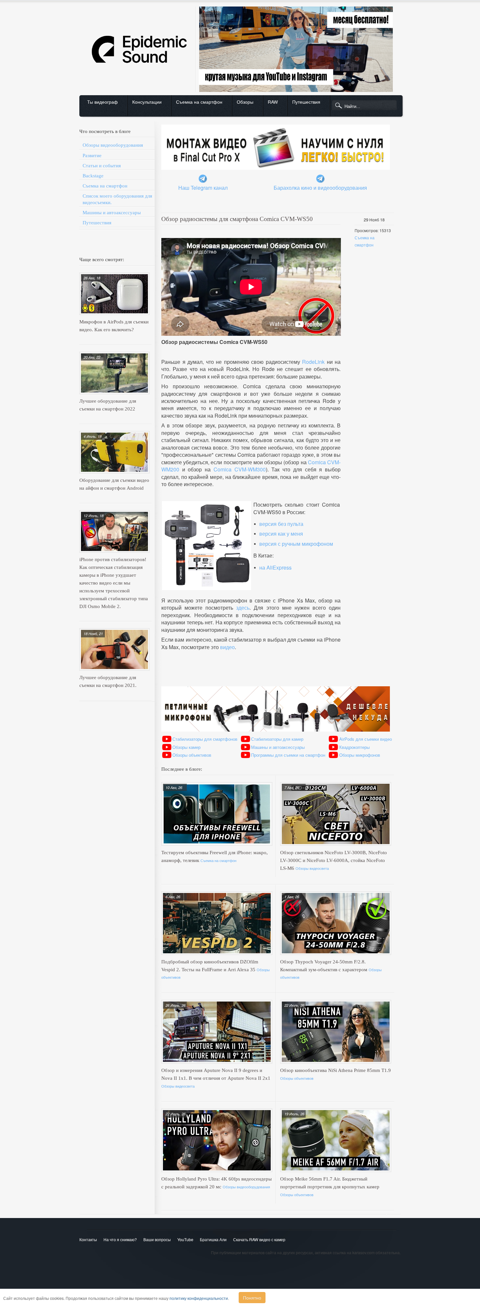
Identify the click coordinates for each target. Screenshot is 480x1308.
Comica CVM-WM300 (240, 469)
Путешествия (306, 101)
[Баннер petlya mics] (275, 685)
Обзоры (245, 101)
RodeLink (313, 361)
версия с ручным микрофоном (296, 543)
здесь (242, 607)
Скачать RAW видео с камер (259, 1239)
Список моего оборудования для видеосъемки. (117, 199)
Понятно (252, 1297)
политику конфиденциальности (198, 1298)
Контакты (88, 1239)
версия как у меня (281, 533)
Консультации (147, 101)
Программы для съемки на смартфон (288, 755)
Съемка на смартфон (199, 101)
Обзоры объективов (191, 755)
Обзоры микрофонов (359, 755)
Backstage (93, 175)
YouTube (185, 1239)
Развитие (92, 155)
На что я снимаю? (120, 1239)
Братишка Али (213, 1239)
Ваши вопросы (157, 1239)
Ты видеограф (102, 101)
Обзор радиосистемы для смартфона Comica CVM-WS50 (237, 219)
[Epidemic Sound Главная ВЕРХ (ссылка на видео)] (238, 5)
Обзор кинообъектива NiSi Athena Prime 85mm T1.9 (335, 1070)
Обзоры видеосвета (312, 868)
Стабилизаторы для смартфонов (204, 739)
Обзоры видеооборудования (113, 145)
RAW (273, 101)
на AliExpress (275, 567)
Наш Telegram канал (203, 187)
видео (227, 647)
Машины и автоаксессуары (112, 212)
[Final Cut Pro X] (275, 123)
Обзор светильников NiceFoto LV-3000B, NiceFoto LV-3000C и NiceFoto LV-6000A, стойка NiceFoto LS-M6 (333, 860)
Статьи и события (102, 165)
